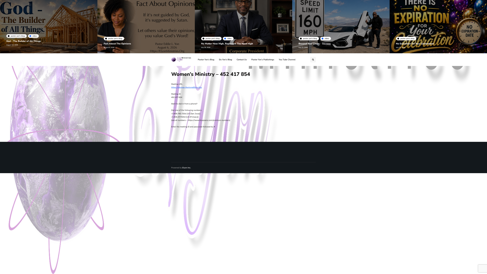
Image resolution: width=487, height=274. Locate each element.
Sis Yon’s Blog (225, 59)
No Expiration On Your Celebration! (415, 43)
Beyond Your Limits (309, 43)
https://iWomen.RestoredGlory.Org (186, 87)
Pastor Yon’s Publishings (262, 59)
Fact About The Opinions (117, 43)
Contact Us (242, 59)
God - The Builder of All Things (23, 41)
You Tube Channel (287, 59)
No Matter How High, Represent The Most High (227, 43)
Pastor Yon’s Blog (206, 59)
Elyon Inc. (186, 168)
